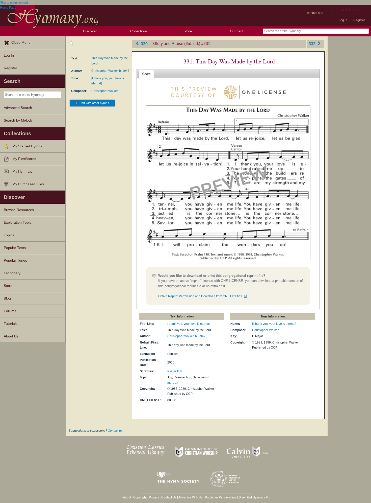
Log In (9, 55)
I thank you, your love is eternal (188, 324)
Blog (7, 298)
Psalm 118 (174, 371)
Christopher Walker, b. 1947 (110, 71)
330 (144, 43)
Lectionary (12, 273)
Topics (9, 235)
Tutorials (10, 324)
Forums (10, 311)
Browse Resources (19, 210)
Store (187, 31)
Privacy (154, 497)
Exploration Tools (17, 222)
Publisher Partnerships (220, 497)
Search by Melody (18, 120)
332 (312, 43)
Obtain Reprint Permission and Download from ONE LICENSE (201, 296)
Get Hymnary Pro (259, 497)
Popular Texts (15, 248)
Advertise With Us (190, 497)
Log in (343, 20)
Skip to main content (14, 2)
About (127, 497)
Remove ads (314, 13)
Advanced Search (18, 108)
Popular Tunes (15, 260)
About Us (11, 336)
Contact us (115, 430)
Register (359, 20)
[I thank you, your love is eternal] (274, 324)
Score (146, 74)
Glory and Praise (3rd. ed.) (176, 43)
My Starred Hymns (27, 146)
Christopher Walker (104, 91)
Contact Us (168, 497)
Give (241, 497)
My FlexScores (24, 159)
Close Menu (21, 42)
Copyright (140, 497)
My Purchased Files (28, 184)
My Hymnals (22, 171)
